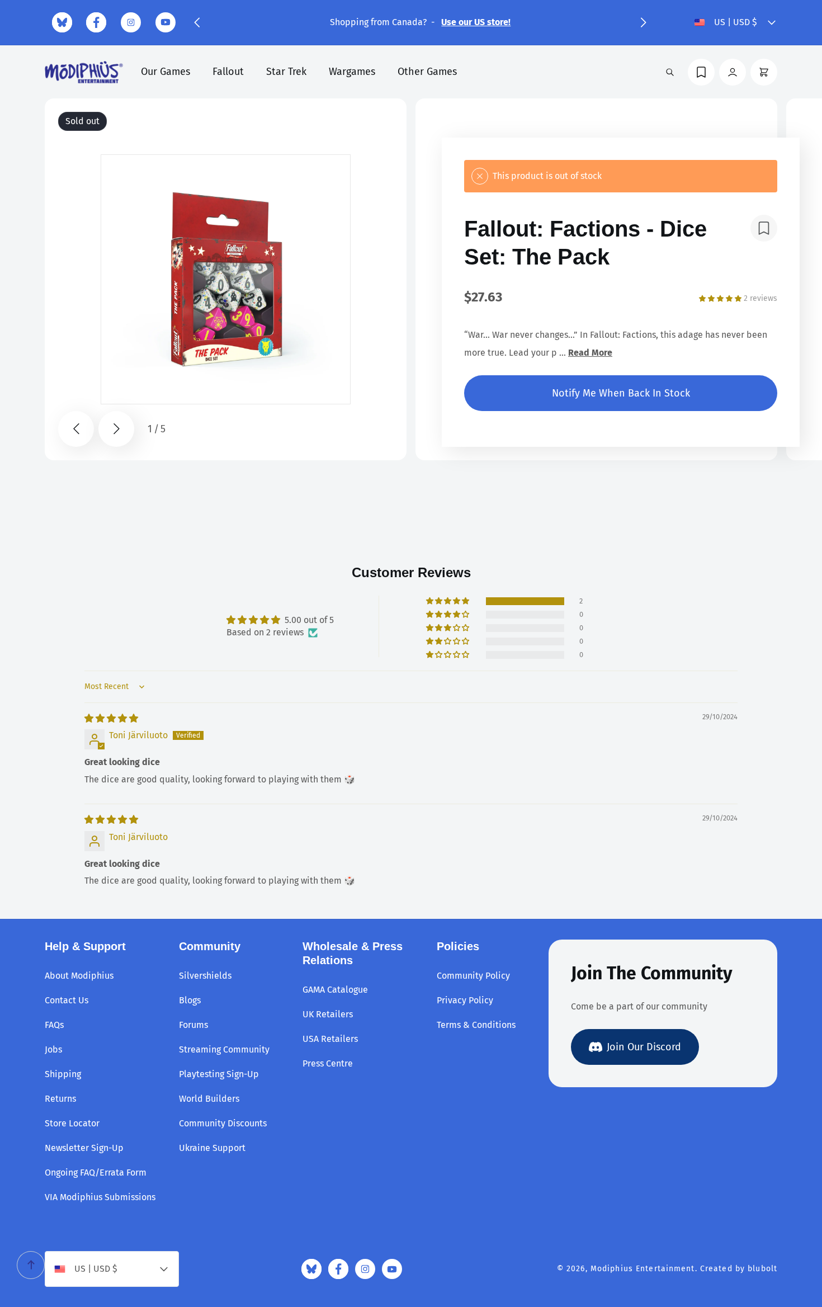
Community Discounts (223, 1123)
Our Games (165, 71)
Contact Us (66, 1000)
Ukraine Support (212, 1148)
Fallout (228, 71)
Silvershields (205, 975)
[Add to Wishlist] (763, 228)
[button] (197, 22)
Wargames (352, 71)
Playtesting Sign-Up (219, 1074)
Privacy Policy (465, 1000)
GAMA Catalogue (335, 989)
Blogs (190, 1000)
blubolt (762, 1268)
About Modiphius (79, 975)
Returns (60, 1098)
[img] (111, 718)
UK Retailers (328, 1014)
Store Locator (72, 1123)
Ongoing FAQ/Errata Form (96, 1172)
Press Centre (328, 1063)
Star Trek (286, 71)
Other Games (427, 71)
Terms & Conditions (476, 1025)
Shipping (63, 1074)
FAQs (54, 1025)
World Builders (209, 1098)
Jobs (53, 1049)
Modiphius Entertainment (642, 1268)
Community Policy (473, 975)
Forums (193, 1025)
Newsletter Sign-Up (84, 1148)
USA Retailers (330, 1039)
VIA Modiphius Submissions (100, 1197)
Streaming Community (224, 1049)
